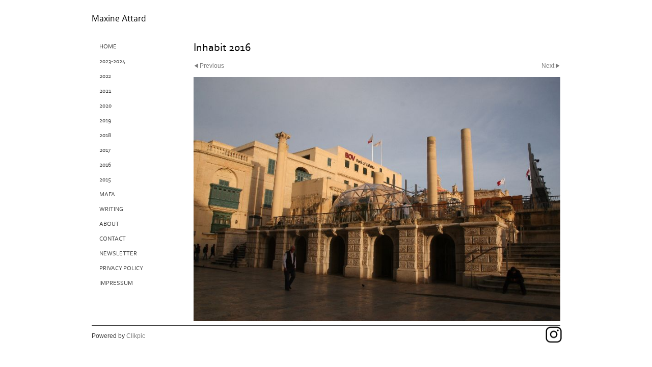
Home (108, 46)
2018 (105, 135)
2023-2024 (112, 61)
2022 (105, 76)
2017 (105, 150)
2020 (105, 105)
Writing (111, 209)
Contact (112, 238)
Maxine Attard (119, 18)
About (109, 224)
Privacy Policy (121, 268)
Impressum (116, 283)
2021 (105, 91)
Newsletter (118, 253)
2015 (105, 179)
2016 (105, 165)
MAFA (107, 194)
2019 (105, 120)
